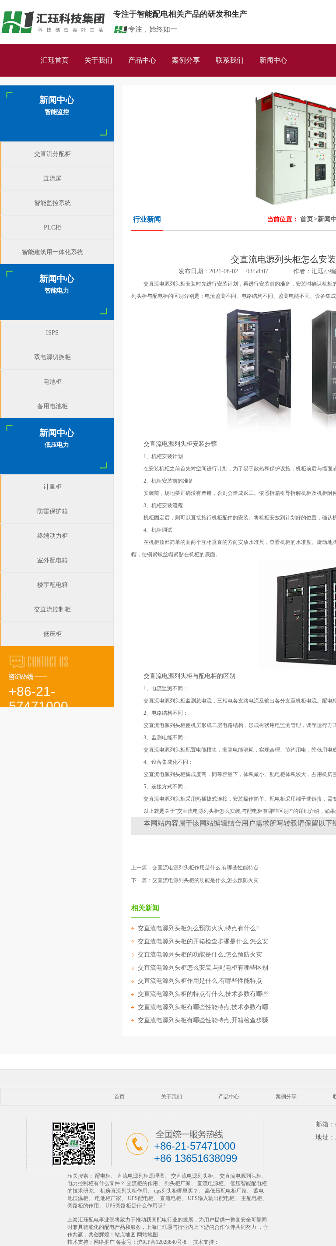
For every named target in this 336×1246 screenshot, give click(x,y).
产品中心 (142, 60)
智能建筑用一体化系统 (52, 252)
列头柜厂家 (177, 1183)
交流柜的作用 (142, 1183)
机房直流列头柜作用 (123, 1191)
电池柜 (52, 381)
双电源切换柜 (52, 357)
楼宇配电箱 (52, 585)
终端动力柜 (52, 536)
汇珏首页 (55, 60)
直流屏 (52, 178)
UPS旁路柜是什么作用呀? (135, 1206)
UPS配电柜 (141, 1198)
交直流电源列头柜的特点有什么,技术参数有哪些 (203, 994)
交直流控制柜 (52, 609)
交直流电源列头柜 (192, 1176)
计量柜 (52, 487)
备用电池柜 (52, 406)
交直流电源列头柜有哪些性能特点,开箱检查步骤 (203, 1020)
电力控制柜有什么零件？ (96, 1183)
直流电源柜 (210, 1183)
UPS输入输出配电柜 (211, 1198)
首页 (306, 218)
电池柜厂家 (108, 1198)
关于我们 (98, 60)
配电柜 (103, 1176)
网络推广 (104, 1242)
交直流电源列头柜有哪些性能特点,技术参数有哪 (203, 1007)
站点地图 (125, 1235)
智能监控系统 (52, 203)
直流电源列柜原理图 (140, 1176)
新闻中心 (273, 60)
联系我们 (230, 60)
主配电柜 (251, 1198)
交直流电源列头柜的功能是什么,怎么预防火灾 (205, 880)
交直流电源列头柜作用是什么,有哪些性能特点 (205, 868)
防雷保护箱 (52, 511)
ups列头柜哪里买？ (176, 1191)
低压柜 (52, 634)
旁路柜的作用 (83, 1206)
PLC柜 (52, 227)
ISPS (52, 332)
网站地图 (147, 1235)
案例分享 (186, 60)
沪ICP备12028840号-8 (161, 1242)
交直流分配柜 (52, 154)
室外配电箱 (52, 560)
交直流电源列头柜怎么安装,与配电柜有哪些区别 (203, 967)
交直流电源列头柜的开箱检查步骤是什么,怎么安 (203, 941)
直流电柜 (170, 1198)
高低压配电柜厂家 (226, 1191)
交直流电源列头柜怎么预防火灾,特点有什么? (198, 928)
